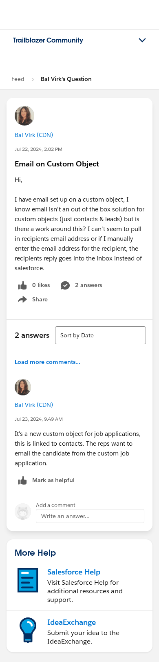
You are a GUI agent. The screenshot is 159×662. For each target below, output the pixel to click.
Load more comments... (47, 362)
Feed (17, 79)
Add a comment (55, 505)
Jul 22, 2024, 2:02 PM (38, 149)
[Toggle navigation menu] (142, 40)
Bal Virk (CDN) (34, 135)
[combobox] (100, 335)
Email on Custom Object (57, 163)
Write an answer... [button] (65, 516)
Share (31, 301)
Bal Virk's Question (66, 79)
